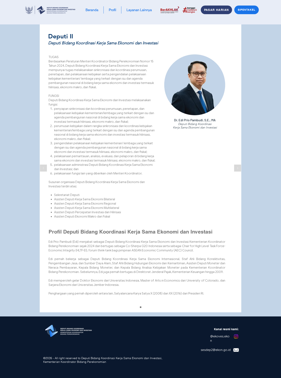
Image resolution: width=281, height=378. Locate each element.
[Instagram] (236, 336)
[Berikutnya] (237, 168)
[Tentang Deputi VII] (140, 307)
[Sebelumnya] (43, 168)
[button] (112, 10)
